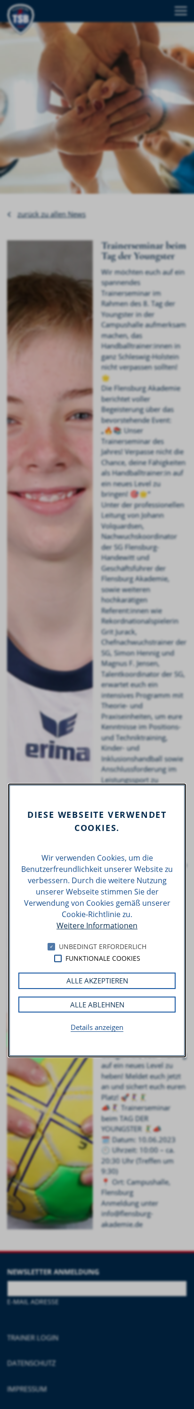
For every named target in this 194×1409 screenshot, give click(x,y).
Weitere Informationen (97, 926)
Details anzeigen (97, 1027)
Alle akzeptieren (97, 981)
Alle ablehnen (97, 1004)
